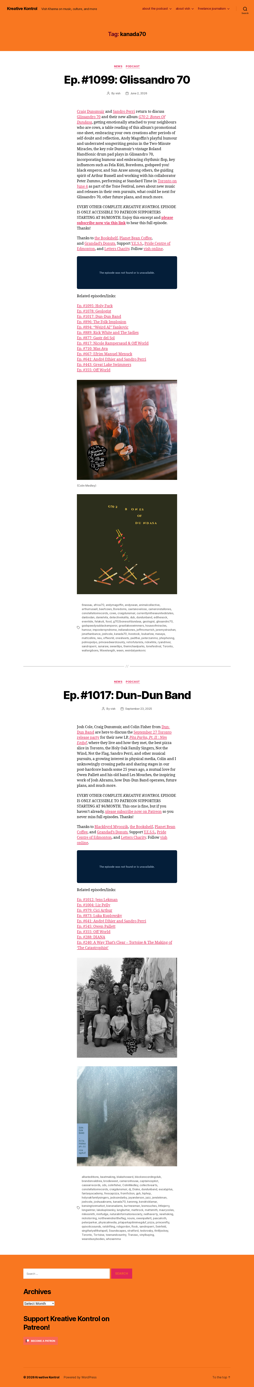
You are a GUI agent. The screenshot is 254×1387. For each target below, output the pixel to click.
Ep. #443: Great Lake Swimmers (104, 364)
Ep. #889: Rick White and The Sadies (108, 332)
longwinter (88, 1210)
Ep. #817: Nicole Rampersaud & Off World (113, 343)
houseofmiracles (155, 625)
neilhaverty (151, 1214)
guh (138, 1193)
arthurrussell (90, 609)
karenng (132, 1201)
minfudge (102, 1214)
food (109, 621)
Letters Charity (116, 249)
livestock (134, 634)
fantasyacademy (92, 1193)
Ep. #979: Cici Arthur (94, 910)
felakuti (99, 621)
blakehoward (125, 1177)
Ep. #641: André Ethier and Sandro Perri (111, 359)
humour (86, 629)
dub (132, 617)
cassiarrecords (91, 1185)
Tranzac (133, 1234)
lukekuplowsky (106, 1210)
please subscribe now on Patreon (133, 811)
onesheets (122, 638)
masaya (160, 634)
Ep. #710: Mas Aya (92, 348)
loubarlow (147, 634)
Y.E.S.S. (137, 243)
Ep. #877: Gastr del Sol (96, 338)
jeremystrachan (165, 629)
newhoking (166, 1214)
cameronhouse (128, 1181)
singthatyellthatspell (94, 1230)
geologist (149, 621)
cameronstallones (159, 609)
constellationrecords (95, 613)
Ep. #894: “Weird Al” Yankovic (102, 327)
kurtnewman (132, 1206)
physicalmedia (107, 1222)
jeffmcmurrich (145, 629)
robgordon (123, 1226)
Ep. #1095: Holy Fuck (95, 306)
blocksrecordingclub (148, 1177)
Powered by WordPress (80, 1377)
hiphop (146, 1193)
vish (117, 93)
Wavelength (107, 650)
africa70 (99, 605)
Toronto (168, 646)
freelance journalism (212, 8)
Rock (134, 1226)
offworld (108, 638)
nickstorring (89, 1218)
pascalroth (159, 1218)
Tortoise (98, 1234)
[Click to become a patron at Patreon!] (77, 1341)
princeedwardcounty (112, 642)
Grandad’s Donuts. (100, 243)
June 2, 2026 (138, 93)
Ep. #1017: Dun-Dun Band (99, 316)
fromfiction (127, 1193)
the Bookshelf (106, 238)
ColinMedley (130, 1185)
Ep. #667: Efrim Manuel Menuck (104, 354)
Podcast (133, 66)
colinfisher (114, 1185)
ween (120, 650)
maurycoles (166, 1210)
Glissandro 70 (89, 117)
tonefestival (153, 646)
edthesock (160, 617)
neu (99, 638)
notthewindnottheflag (112, 1218)
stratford (133, 1230)
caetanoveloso (137, 609)
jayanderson (136, 1197)
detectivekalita (119, 617)
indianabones (126, 629)
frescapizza (111, 1193)
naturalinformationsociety (126, 1214)
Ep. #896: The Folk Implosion (101, 322)
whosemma (113, 1239)
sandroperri (89, 646)
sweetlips (116, 646)
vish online (153, 249)
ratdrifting (108, 1226)
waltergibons (90, 650)
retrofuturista (134, 642)
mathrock (137, 1210)
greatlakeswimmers (131, 625)
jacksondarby (118, 1197)
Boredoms (119, 609)
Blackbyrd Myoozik (111, 827)
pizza (150, 1222)
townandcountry (116, 1234)
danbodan (88, 617)
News (118, 66)
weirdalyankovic (135, 650)
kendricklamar (148, 1201)
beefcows (105, 609)
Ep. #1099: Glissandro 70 (127, 79)
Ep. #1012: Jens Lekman (97, 899)
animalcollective (149, 605)
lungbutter (123, 1210)
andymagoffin (114, 605)
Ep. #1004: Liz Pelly (93, 905)
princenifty (162, 1222)
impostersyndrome (105, 629)
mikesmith (88, 1214)
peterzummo (149, 638)
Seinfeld (161, 1226)
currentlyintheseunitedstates (155, 613)
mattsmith (151, 1210)
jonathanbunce (91, 634)
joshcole (107, 634)
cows (112, 613)
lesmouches (149, 1206)
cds (104, 1185)
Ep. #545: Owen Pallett (96, 926)
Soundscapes (117, 1230)
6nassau (87, 605)
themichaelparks (133, 646)
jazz (148, 1197)
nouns (131, 1218)
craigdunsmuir (126, 613)
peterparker (89, 1222)
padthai (135, 638)
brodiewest (110, 1181)
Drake (136, 1189)
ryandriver (164, 642)
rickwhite (150, 642)
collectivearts (148, 1185)
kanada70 (120, 634)
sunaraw (103, 646)
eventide (87, 621)
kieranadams (114, 1206)
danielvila (102, 617)
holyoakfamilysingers (95, 1197)
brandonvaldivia (92, 1181)
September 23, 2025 (138, 708)
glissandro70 (164, 621)
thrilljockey (161, 1230)
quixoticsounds (91, 1226)
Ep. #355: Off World (93, 370)
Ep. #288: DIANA (91, 937)
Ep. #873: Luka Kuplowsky (99, 916)
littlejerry (163, 1206)
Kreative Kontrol (22, 9)
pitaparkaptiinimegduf (132, 1222)
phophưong (166, 638)
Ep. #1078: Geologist (94, 311)
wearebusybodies (93, 1239)
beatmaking (107, 1177)
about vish (183, 8)
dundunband (144, 617)
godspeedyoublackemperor (99, 625)
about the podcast (155, 8)
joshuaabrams (102, 1201)
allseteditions (90, 1177)
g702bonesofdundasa (127, 621)
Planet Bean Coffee (135, 238)
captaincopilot (149, 1181)
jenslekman (159, 1197)
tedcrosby (146, 1230)
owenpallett (143, 1218)
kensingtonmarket (93, 1206)
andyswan (131, 605)
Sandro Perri (124, 111)
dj (130, 1189)
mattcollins (89, 638)
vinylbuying (146, 1234)
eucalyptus (165, 1189)
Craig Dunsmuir (90, 111)
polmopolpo (89, 642)
